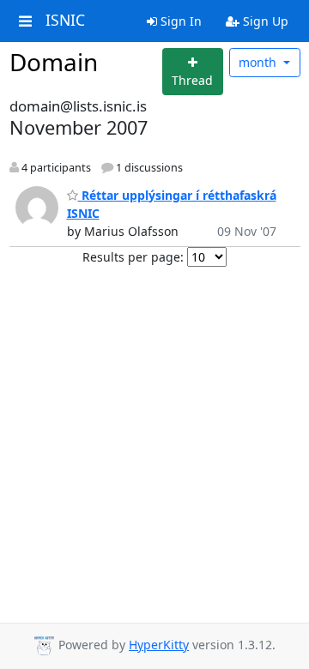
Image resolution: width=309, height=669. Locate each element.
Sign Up (263, 21)
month (259, 62)
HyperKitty (159, 644)
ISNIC (65, 20)
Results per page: (133, 257)
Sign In (179, 21)
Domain (53, 61)
